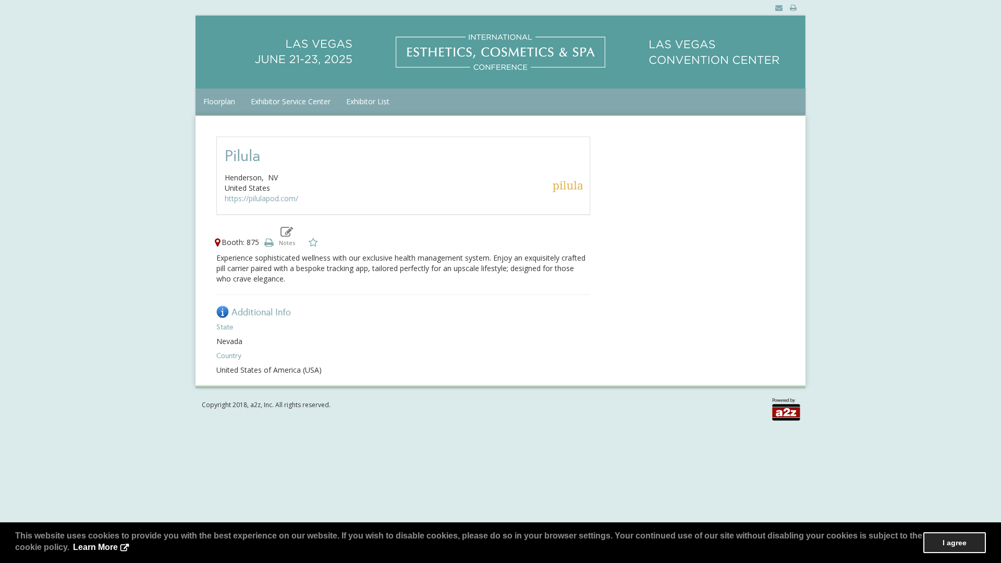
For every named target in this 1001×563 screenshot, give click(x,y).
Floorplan (219, 101)
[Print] (268, 242)
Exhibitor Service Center (291, 101)
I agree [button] (955, 542)
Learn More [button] (95, 547)
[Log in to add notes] (287, 236)
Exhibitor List (367, 101)
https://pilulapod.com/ (261, 198)
